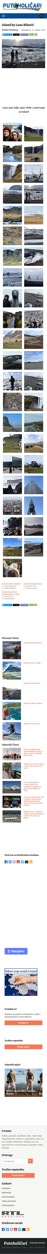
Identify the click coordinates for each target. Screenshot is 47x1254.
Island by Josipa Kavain (33, 584)
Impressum (6, 1188)
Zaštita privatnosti (9, 1201)
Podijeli (25, 34)
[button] (12, 132)
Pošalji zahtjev (23, 1047)
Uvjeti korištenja (8, 1197)
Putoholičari (15, 1243)
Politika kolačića (8, 1205)
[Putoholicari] (22, 6)
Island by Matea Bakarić (11, 584)
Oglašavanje (6, 1193)
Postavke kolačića (37, 1243)
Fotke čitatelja (10, 30)
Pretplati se (23, 1023)
